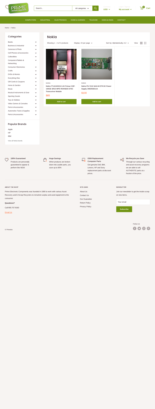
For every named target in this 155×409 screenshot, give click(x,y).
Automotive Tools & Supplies (19, 111)
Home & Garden (14, 85)
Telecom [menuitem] (93, 20)
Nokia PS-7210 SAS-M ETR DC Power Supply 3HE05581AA (96, 87)
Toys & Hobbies (14, 100)
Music (10, 89)
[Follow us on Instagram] (144, 228)
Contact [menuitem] (121, 20)
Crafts (10, 71)
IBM (9, 136)
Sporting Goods (14, 96)
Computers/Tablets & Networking (16, 61)
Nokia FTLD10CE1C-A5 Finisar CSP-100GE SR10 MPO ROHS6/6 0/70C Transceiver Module (60, 88)
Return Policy (85, 203)
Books (10, 42)
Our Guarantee (86, 199)
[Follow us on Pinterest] (148, 228)
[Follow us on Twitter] (139, 228)
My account (124, 9)
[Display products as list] (145, 43)
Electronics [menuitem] (60, 20)
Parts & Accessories (15, 107)
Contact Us (84, 195)
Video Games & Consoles (18, 103)
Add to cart (61, 102)
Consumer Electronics (16, 67)
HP (9, 133)
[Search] (95, 8)
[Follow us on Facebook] (134, 228)
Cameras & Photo (15, 49)
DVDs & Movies (14, 74)
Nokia (48, 83)
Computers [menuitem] (30, 20)
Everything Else (14, 78)
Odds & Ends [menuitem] (107, 20)
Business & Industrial (16, 46)
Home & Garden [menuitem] (78, 20)
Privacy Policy (85, 206)
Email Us (8, 212)
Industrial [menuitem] (45, 20)
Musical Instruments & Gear (18, 92)
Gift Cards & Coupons (16, 82)
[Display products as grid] (141, 43)
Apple (10, 129)
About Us (83, 191)
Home (7, 28)
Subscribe (124, 209)
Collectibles (12, 57)
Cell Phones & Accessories (18, 53)
